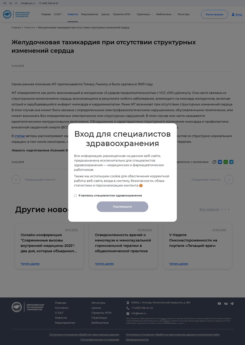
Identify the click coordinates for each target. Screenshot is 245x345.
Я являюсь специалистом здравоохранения (110, 195)
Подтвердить (122, 206)
